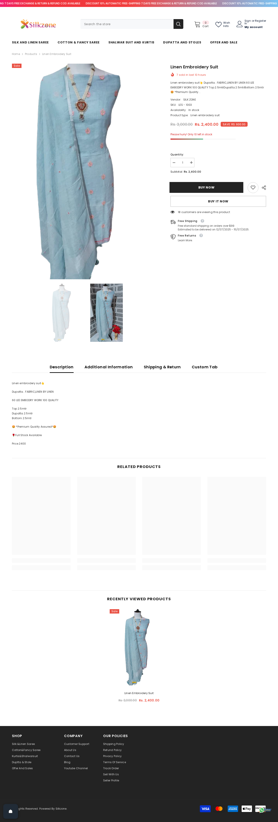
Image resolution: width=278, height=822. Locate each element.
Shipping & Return (162, 367)
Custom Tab (205, 367)
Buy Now (207, 187)
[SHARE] (262, 187)
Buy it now (218, 201)
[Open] (10, 811)
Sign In (248, 22)
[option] (85, 171)
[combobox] (127, 24)
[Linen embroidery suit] (139, 647)
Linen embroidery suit (139, 693)
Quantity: (177, 154)
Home (16, 54)
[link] (253, 187)
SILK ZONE (189, 99)
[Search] (131, 24)
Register (260, 21)
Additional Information (108, 367)
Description (62, 367)
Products (31, 54)
